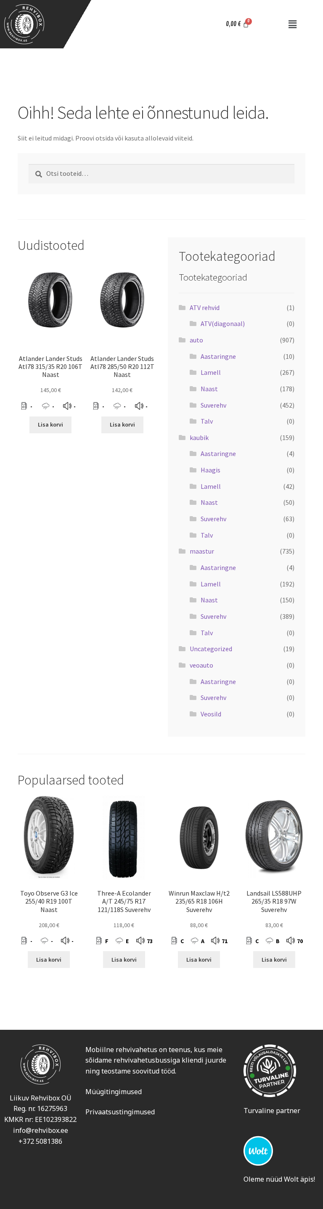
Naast (209, 388)
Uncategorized (211, 648)
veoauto (201, 665)
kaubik (199, 437)
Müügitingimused (113, 1091)
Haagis (210, 470)
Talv (207, 421)
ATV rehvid (205, 307)
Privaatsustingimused (120, 1111)
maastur (202, 551)
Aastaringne (218, 356)
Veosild (211, 714)
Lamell (211, 372)
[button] (292, 24)
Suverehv (213, 405)
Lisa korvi (50, 424)
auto (196, 340)
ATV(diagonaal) (223, 323)
